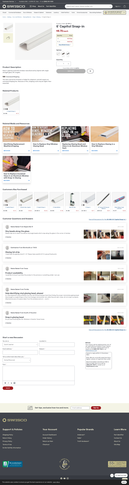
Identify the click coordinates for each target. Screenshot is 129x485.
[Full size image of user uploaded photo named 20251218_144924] (103, 254)
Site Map (117, 444)
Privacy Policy (7, 441)
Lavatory (56, 12)
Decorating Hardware (95, 12)
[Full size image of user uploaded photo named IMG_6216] (117, 320)
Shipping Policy (8, 435)
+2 (122, 237)
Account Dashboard (49, 435)
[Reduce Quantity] (58, 64)
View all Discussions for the (107, 219)
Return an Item (48, 441)
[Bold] (5, 383)
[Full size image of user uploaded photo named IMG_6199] (90, 234)
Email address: (7, 349)
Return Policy (7, 438)
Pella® (79, 438)
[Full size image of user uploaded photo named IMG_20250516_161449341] (117, 298)
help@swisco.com (91, 350)
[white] (58, 55)
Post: (4, 364)
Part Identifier (119, 435)
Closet (4, 12)
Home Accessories (82, 12)
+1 (122, 279)
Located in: (42, 341)
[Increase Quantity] (68, 64)
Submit (8, 388)
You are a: (6, 341)
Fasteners (48, 12)
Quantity (59, 60)
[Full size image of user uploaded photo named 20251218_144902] (117, 254)
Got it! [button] (124, 482)
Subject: (42, 349)
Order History (47, 438)
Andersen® (81, 435)
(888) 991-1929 (91, 365)
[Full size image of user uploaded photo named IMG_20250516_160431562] (90, 298)
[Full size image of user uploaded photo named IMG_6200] (117, 234)
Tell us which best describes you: (13, 356)
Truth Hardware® (83, 441)
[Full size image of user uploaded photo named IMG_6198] (103, 234)
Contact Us (118, 438)
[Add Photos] (14, 383)
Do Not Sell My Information (12, 448)
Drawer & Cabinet (39, 12)
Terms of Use (7, 444)
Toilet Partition (65, 12)
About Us (117, 441)
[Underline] (11, 383)
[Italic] (8, 383)
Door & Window (27, 12)
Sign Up (96, 408)
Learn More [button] (56, 482)
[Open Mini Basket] (124, 6)
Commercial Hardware (15, 12)
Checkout (46, 444)
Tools (73, 12)
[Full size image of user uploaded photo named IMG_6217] (103, 320)
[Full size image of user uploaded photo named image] (90, 275)
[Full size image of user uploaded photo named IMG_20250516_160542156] (103, 298)
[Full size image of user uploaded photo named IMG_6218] (90, 320)
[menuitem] (8, 27)
